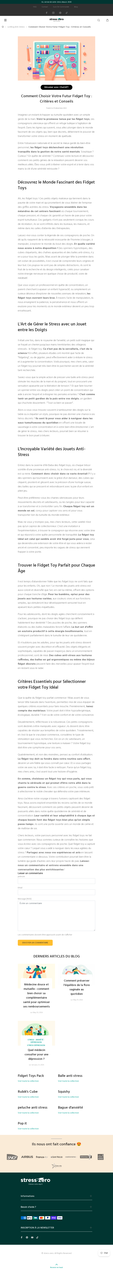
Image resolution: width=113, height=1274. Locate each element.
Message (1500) (24, 899)
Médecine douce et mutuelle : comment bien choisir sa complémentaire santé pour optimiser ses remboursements (36, 995)
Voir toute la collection (28, 1081)
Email (20, 887)
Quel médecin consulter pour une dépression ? (36, 1054)
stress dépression (36, 1045)
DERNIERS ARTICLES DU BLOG (56, 956)
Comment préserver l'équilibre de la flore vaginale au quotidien (77, 987)
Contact (45, 6)
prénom (21, 876)
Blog (76, 6)
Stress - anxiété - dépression (36, 1041)
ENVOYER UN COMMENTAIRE (35, 942)
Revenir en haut (56, 1267)
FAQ (34, 6)
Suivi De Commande (61, 6)
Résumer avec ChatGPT (56, 87)
